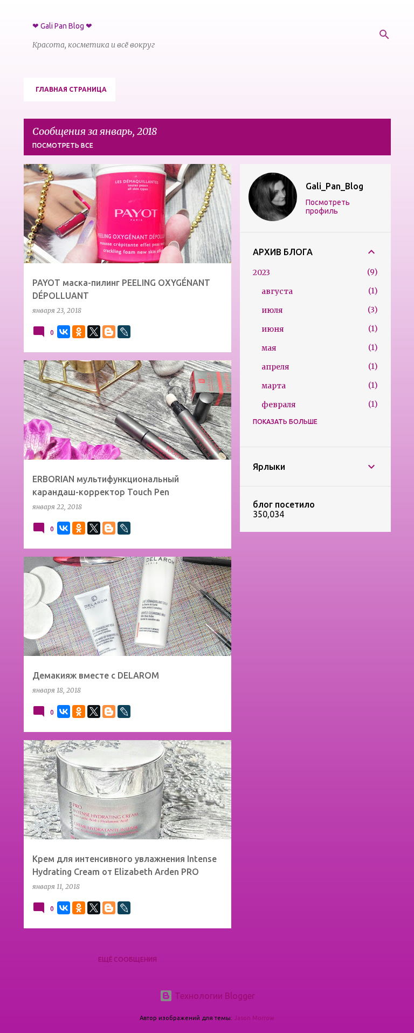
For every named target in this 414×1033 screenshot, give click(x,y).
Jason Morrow (254, 1018)
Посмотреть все (62, 145)
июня (272, 329)
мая (269, 348)
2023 (261, 272)
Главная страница (71, 89)
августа (277, 291)
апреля (275, 367)
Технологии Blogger (213, 996)
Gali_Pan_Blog (334, 186)
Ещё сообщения (127, 959)
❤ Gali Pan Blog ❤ (62, 26)
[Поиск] (384, 34)
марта (273, 386)
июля (272, 310)
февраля (278, 404)
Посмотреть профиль (328, 206)
